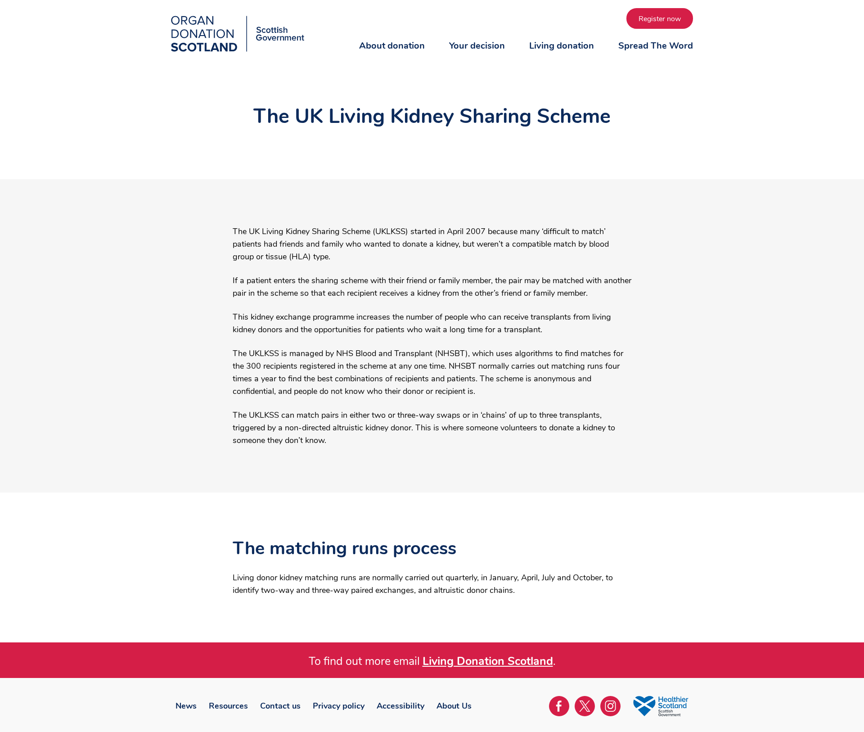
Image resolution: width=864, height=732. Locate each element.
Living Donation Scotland (488, 661)
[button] (392, 54)
